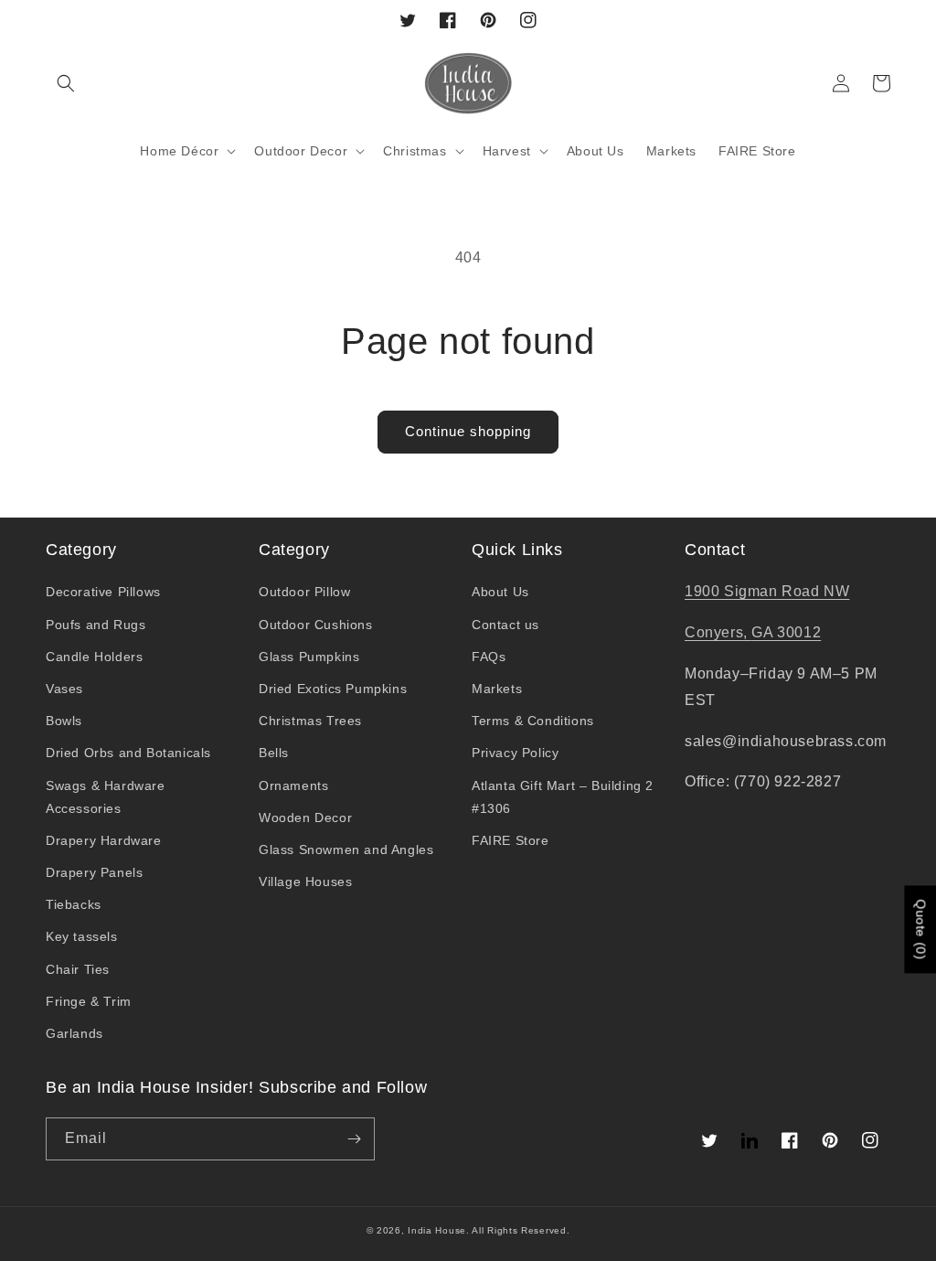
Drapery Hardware (104, 840)
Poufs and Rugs (95, 624)
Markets (497, 688)
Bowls (64, 720)
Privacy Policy (515, 752)
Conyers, (718, 632)
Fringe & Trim (89, 1001)
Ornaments (293, 785)
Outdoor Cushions (316, 624)
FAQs (488, 656)
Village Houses (305, 881)
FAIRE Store (510, 840)
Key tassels (82, 936)
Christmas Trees (310, 720)
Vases (64, 688)
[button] (66, 83)
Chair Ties (78, 969)
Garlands (74, 1033)
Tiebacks (73, 904)
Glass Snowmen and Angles (346, 849)
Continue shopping (468, 431)
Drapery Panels (94, 872)
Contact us (505, 624)
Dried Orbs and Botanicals (128, 752)
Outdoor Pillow (304, 591)
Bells (274, 752)
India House (437, 1230)
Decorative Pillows (103, 591)
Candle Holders (94, 656)
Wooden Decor (305, 817)
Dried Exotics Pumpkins (333, 688)
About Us (500, 591)
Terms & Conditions (533, 720)
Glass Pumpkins (309, 656)
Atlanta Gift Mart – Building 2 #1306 (563, 797)
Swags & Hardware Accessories (105, 797)
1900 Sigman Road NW (767, 591)
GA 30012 (786, 632)
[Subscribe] (354, 1138)
